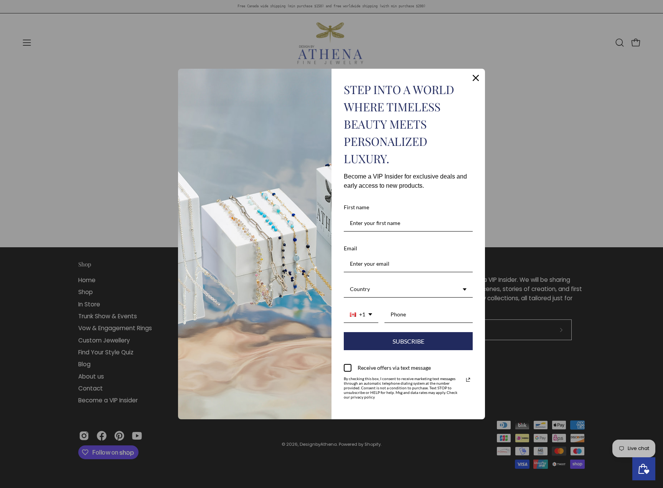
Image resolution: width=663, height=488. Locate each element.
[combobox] (408, 289)
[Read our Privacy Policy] (468, 379)
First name (356, 207)
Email (350, 248)
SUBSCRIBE (408, 341)
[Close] (476, 78)
